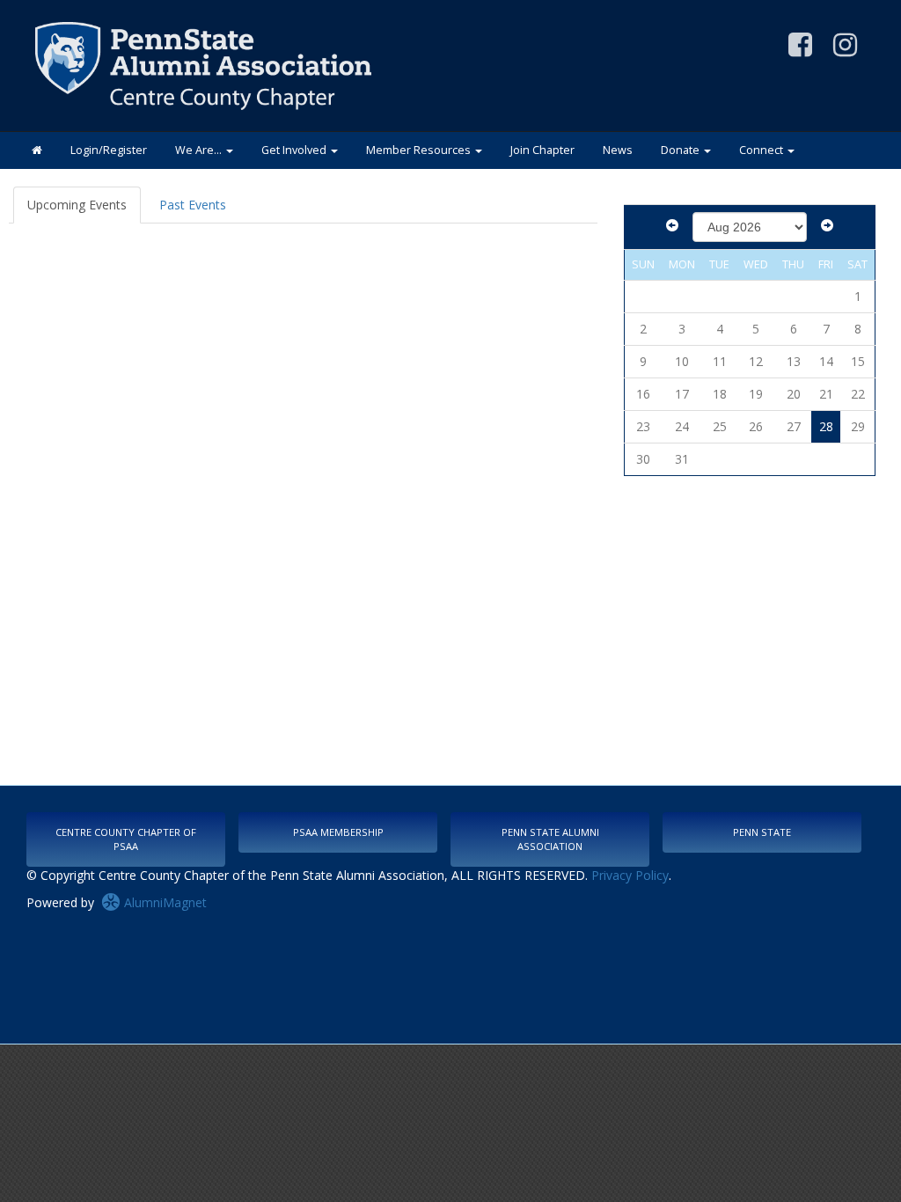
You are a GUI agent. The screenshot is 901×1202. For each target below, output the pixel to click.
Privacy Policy (630, 875)
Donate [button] (681, 150)
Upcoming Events (77, 204)
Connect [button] (762, 150)
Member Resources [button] (419, 150)
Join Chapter (542, 150)
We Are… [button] (199, 150)
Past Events (192, 204)
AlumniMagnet (164, 902)
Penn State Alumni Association (550, 839)
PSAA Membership (338, 832)
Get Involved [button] (295, 150)
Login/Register (108, 150)
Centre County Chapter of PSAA (125, 839)
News (618, 150)
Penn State (762, 832)
